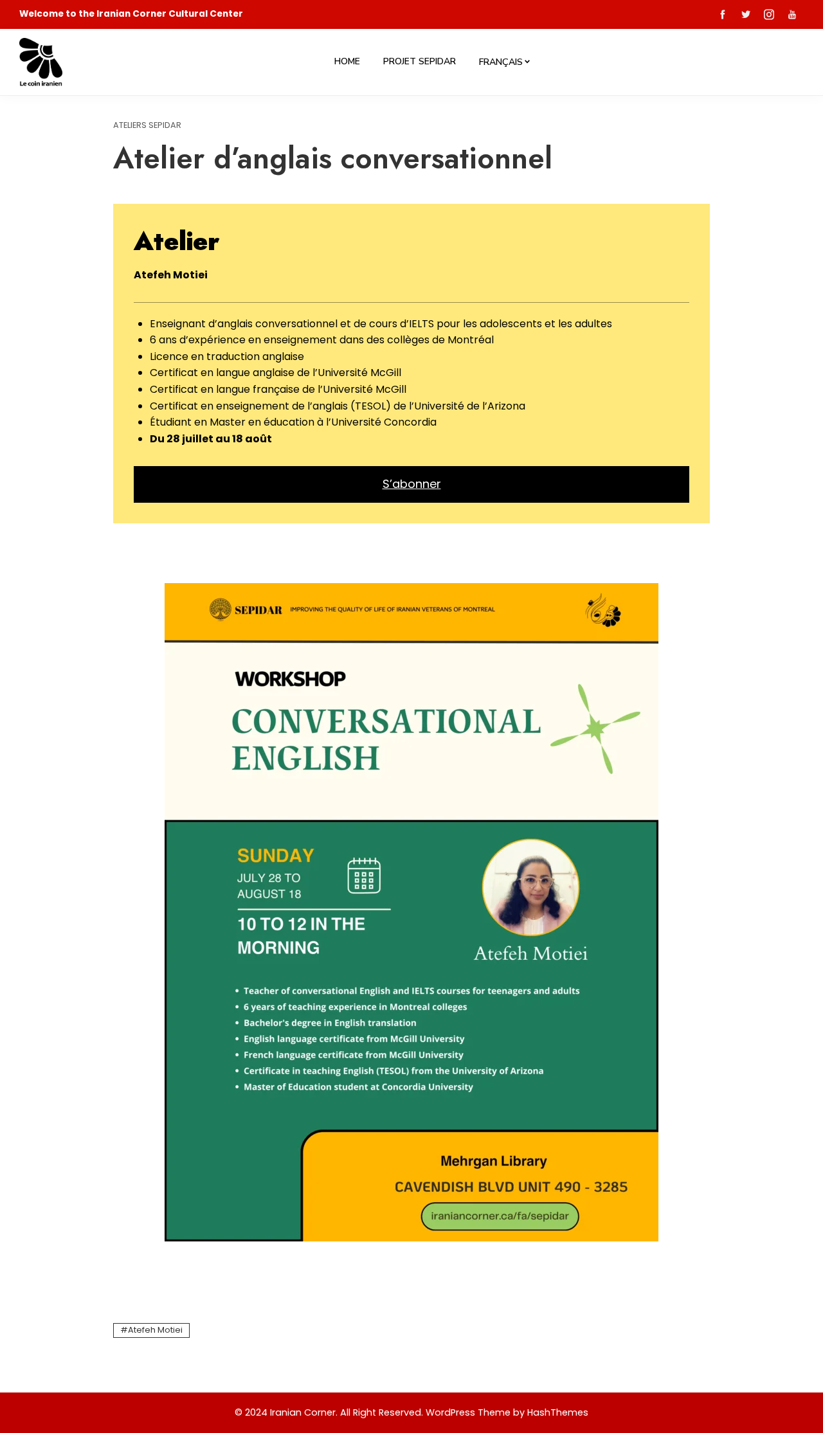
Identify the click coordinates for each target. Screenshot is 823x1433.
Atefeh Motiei (155, 1329)
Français (501, 62)
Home (347, 61)
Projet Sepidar (419, 61)
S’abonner (412, 484)
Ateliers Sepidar (147, 126)
